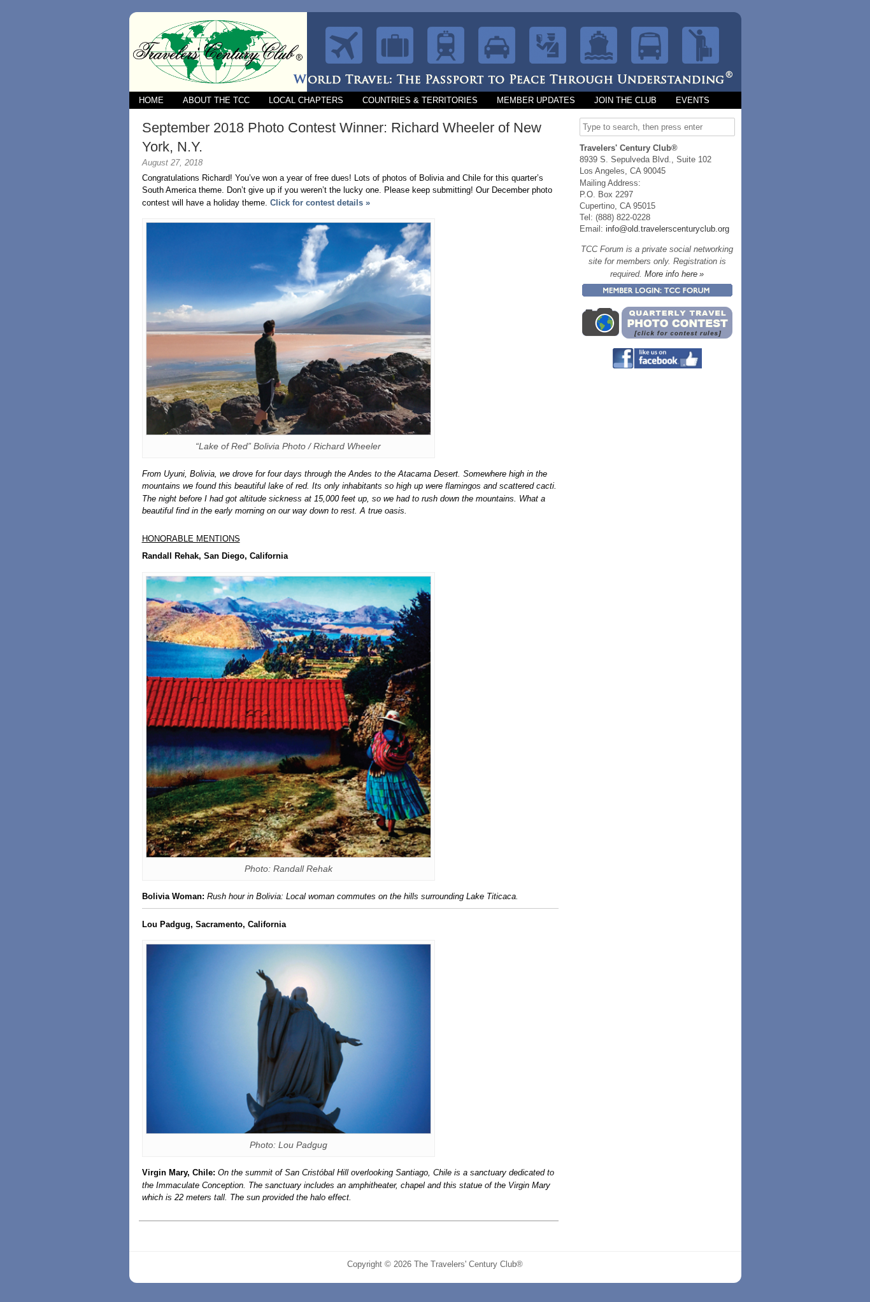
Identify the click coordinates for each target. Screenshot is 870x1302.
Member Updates (536, 100)
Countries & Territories (420, 100)
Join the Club (625, 100)
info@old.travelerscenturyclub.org (667, 229)
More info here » (674, 274)
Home (151, 100)
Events (693, 100)
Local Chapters (306, 100)
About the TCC (216, 100)
